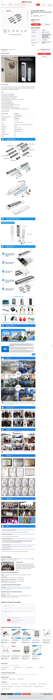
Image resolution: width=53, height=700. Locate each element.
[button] (1, 1)
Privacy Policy (42, 697)
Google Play (10, 694)
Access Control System (15, 7)
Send (9, 620)
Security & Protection (7, 7)
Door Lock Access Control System (7, 686)
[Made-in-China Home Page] (26, 2)
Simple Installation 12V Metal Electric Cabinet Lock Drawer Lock (5, 656)
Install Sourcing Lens (26, 694)
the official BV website (25, 558)
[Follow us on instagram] (46, 694)
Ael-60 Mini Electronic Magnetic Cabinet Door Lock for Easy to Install (5, 640)
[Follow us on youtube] (48, 694)
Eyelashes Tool (9, 589)
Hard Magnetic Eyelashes (20, 587)
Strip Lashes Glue (19, 588)
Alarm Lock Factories (23, 683)
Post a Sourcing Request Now (12, 621)
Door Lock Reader (17, 686)
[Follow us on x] (45, 694)
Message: (5, 611)
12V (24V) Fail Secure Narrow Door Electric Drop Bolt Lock (15, 640)
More (2, 690)
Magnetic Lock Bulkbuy (5, 688)
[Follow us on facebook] (43, 694)
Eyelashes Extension (4, 588)
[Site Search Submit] (38, 5)
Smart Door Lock (4, 679)
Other (15, 669)
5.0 (41, 50)
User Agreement (32, 697)
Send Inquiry (36, 24)
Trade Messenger (17, 694)
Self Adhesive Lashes (12, 588)
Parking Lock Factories (32, 683)
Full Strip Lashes (3, 669)
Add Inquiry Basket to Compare (15, 34)
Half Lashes (29, 588)
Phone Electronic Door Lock (27, 686)
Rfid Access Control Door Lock (38, 686)
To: (6, 608)
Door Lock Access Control (42, 683)
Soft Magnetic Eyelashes (11, 587)
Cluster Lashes (3, 589)
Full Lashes (25, 588)
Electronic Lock (22, 7)
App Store (4, 694)
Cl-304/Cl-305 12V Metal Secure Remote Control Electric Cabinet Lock (46, 640)
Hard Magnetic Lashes (17, 667)
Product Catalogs (16, 665)
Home (2, 7)
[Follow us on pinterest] (49, 694)
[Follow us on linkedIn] (51, 694)
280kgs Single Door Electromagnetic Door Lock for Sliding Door (26, 640)
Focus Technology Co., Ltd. (19, 697)
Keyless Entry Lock (12, 679)
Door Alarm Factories (5, 683)
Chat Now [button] (48, 24)
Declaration (37, 697)
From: (6, 605)
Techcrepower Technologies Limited (36, 15)
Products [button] (10, 4)
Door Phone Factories (14, 683)
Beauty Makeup (27, 587)
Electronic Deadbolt (21, 679)
